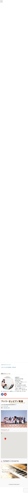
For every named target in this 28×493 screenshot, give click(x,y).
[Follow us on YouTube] (5, 394)
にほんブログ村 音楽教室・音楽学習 (8, 367)
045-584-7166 (7, 407)
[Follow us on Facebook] (2, 394)
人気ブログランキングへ (6, 364)
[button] (5, 439)
